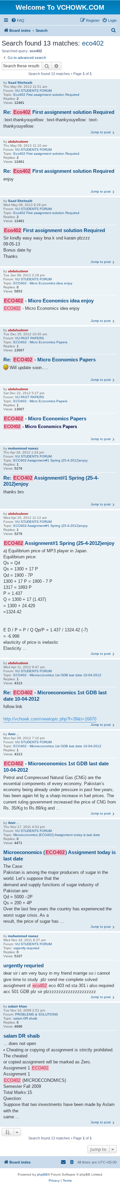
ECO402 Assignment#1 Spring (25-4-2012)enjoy (50, 460)
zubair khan (17, 1006)
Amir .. (13, 734)
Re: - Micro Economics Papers (49, 359)
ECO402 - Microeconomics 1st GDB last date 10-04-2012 (57, 675)
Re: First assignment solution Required (58, 112)
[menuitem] (17, 20)
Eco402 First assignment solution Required (46, 94)
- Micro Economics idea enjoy (49, 300)
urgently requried (26, 948)
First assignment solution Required (54, 230)
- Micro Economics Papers (45, 418)
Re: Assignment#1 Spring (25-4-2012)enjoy (51, 481)
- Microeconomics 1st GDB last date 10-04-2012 (56, 767)
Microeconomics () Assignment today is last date (59, 855)
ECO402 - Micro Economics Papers (40, 342)
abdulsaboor (18, 141)
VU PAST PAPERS (29, 338)
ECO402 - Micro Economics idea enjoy (42, 283)
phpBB (42, 1174)
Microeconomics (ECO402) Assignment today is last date (56, 835)
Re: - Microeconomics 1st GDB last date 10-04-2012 (55, 696)
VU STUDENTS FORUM (33, 90)
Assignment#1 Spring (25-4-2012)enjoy (59, 543)
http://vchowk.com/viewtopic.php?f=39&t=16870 (49, 718)
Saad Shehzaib (20, 82)
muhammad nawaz (23, 448)
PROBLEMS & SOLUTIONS (36, 1014)
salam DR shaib (25, 1018)
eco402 (93, 43)
